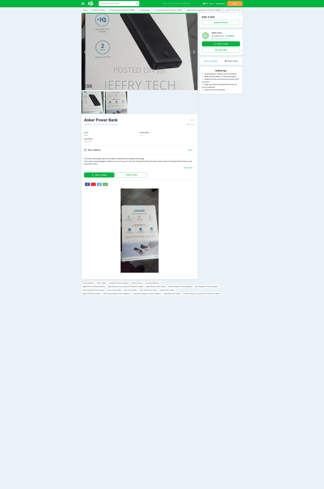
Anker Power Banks (114, 290)
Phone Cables (101, 283)
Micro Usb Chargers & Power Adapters (116, 294)
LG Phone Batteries (152, 283)
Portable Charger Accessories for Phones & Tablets (201, 294)
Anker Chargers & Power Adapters (180, 286)
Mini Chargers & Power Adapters (206, 286)
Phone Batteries (88, 283)
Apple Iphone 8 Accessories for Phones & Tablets (125, 286)
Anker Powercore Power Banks (94, 290)
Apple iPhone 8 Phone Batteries (94, 286)
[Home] (91, 3)
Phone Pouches (137, 283)
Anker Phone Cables (167, 290)
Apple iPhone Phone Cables (156, 286)
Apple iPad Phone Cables (91, 294)
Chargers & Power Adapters (119, 283)
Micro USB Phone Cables (148, 290)
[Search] (136, 3)
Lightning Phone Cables (172, 294)
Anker (86, 132)
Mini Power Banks (130, 290)
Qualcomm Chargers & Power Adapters (147, 294)
